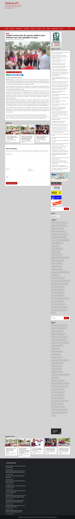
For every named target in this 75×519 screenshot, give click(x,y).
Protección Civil (55, 304)
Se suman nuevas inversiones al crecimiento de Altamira (60, 134)
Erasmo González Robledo (57, 260)
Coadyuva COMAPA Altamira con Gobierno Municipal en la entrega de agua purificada (60, 85)
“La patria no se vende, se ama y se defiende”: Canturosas (60, 141)
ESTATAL (6, 28)
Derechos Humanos (56, 251)
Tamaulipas (63, 310)
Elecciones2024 (65, 257)
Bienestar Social (16, 114)
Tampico (53, 415)
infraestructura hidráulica (58, 380)
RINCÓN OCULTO (55, 28)
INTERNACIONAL (19, 28)
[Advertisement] (37, 18)
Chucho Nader (55, 237)
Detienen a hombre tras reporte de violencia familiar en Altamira (60, 98)
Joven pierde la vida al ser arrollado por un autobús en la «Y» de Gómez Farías (59, 67)
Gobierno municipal (56, 272)
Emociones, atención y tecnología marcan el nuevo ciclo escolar (60, 104)
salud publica (55, 307)
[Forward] (16, 72)
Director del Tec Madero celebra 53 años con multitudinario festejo (60, 119)
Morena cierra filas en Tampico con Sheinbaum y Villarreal (58, 92)
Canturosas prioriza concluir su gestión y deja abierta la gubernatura (60, 158)
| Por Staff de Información (18, 39)
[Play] (8, 72)
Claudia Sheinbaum (64, 240)
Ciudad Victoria (55, 240)
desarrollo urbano (56, 257)
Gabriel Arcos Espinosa (57, 263)
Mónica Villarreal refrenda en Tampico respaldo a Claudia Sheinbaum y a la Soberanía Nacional (60, 78)
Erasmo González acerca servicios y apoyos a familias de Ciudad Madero (12, 137)
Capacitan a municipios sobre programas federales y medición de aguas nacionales (59, 112)
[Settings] (20, 72)
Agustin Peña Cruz (63, 222)
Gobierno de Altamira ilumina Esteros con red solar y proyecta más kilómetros (60, 144)
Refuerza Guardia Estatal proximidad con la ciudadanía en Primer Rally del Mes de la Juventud (60, 154)
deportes (34, 114)
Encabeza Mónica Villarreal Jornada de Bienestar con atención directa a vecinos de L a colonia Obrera (60, 162)
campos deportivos (23, 114)
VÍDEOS (61, 28)
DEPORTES (39, 28)
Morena (53, 283)
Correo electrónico (30, 170)
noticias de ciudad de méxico (58, 289)
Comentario (9, 154)
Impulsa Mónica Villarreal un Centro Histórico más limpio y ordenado (58, 122)
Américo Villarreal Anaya (57, 228)
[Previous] (12, 72)
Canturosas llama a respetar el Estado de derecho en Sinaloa (59, 95)
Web (7, 176)
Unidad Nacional (43, 118)
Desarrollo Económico (57, 254)
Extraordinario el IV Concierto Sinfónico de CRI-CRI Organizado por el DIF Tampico (60, 125)
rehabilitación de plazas (21, 118)
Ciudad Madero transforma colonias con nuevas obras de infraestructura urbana (59, 128)
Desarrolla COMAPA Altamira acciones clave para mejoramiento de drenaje (60, 131)
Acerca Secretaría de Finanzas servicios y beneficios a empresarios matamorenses (59, 70)
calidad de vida (64, 234)
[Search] (69, 29)
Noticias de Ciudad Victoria (58, 295)
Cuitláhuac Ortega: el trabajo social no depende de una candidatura (59, 147)
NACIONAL (12, 28)
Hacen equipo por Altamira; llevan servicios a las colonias (60, 138)
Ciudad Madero (62, 237)
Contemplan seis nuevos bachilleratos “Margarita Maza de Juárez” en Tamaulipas (60, 150)
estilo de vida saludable (33, 115)
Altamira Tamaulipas (61, 225)
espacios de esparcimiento (17, 115)
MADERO (11, 133)
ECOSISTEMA (26, 28)
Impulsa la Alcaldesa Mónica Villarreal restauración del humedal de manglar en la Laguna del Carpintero (59, 57)
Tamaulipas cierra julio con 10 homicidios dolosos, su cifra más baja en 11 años (59, 89)
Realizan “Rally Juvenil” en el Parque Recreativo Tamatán (58, 101)
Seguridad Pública (36, 118)
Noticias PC (12, 3)
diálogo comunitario (40, 114)
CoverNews (47, 517)
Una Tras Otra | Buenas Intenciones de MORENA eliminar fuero (59, 60)
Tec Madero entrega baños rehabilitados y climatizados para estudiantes (60, 169)
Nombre (8, 169)
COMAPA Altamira (55, 348)
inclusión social (55, 275)
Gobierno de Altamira (56, 266)
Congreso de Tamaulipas (57, 248)
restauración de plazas (29, 118)
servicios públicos (56, 310)
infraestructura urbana (57, 280)
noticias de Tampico (56, 298)
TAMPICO (26, 133)
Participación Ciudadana (57, 301)
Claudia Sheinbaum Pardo (57, 243)
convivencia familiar (29, 114)
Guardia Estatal (65, 272)
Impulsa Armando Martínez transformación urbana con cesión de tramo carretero (60, 82)
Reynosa (62, 304)
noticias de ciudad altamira (58, 286)
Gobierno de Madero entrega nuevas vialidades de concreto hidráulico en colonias (60, 166)
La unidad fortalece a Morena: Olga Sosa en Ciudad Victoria (60, 115)
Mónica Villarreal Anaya (62, 283)
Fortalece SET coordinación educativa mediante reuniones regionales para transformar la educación (59, 108)
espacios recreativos (25, 115)
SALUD (43, 28)
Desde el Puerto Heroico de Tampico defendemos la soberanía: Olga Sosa (41, 137)
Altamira (54, 225)
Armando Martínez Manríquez (58, 231)
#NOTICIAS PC (10, 114)
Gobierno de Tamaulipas (57, 269)
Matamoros (66, 280)
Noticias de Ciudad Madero (57, 292)
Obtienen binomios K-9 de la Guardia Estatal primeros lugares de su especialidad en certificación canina (60, 74)
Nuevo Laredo (65, 298)
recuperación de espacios (12, 118)
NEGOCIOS (33, 28)
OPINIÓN (48, 28)
